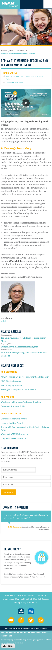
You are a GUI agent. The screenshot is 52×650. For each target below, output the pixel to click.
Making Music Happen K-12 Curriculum (18, 389)
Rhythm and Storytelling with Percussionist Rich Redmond (24, 354)
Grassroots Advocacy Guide (13, 406)
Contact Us (32, 602)
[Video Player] (26, 103)
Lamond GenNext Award (12, 423)
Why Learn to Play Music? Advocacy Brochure (21, 402)
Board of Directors (41, 599)
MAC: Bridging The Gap (11, 385)
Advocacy (4, 53)
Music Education (15, 53)
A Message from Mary (14, 82)
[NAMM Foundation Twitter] (31, 620)
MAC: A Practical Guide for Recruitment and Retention (25, 376)
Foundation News (28, 53)
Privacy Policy (20, 602)
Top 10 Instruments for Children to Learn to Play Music (23, 339)
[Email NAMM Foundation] (41, 620)
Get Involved (26, 599)
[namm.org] (21, 611)
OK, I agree (8, 646)
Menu (47, 4)
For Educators (8, 599)
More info (19, 642)
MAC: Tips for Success (11, 381)
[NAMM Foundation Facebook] (21, 620)
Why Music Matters (25, 595)
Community (41, 595)
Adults (4, 321)
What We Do (10, 595)
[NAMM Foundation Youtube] (11, 620)
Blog (17, 599)
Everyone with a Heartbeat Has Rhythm (19, 346)
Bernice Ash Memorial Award (14, 418)
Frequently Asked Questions (13, 438)
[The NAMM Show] (31, 611)
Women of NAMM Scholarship (14, 434)
